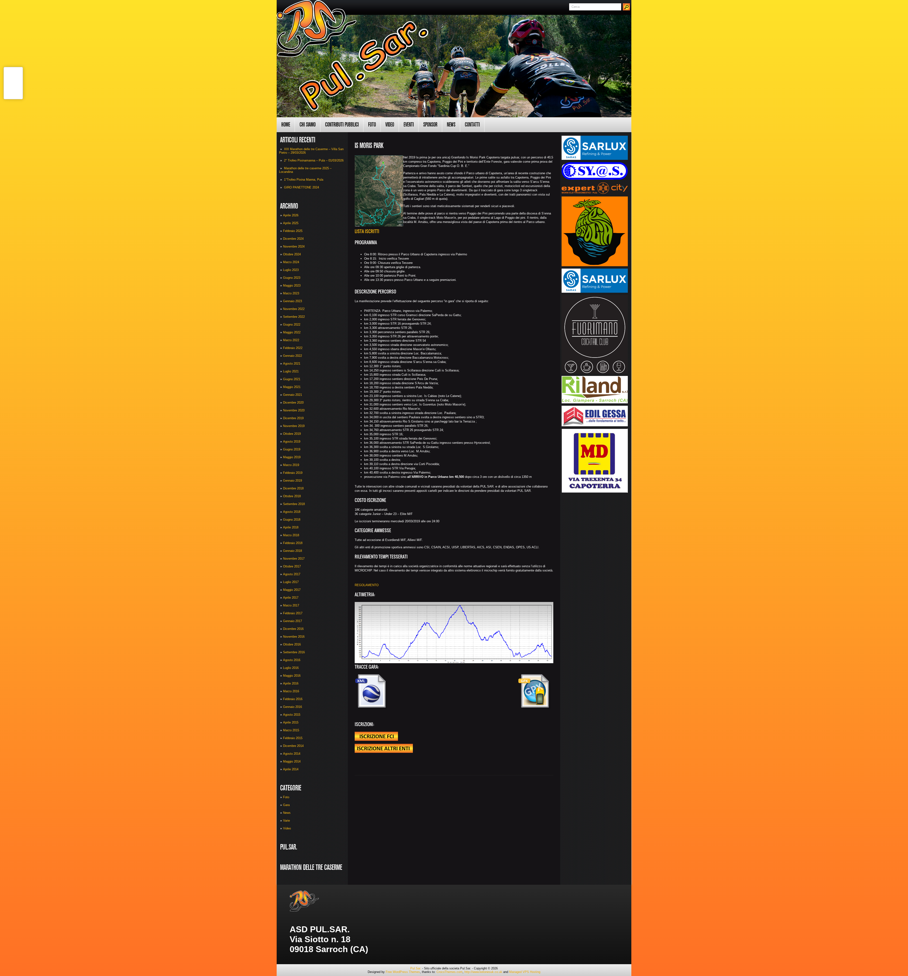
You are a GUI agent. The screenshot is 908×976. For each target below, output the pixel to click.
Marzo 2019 (291, 465)
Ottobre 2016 (292, 644)
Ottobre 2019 (292, 434)
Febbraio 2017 (292, 613)
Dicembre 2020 (293, 402)
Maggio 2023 (292, 285)
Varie (286, 820)
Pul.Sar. (415, 968)
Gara (286, 805)
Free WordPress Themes (403, 972)
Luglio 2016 (291, 668)
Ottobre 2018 (292, 496)
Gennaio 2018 (292, 551)
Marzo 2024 (291, 262)
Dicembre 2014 (293, 746)
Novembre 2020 (294, 410)
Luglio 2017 (291, 582)
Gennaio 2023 (292, 301)
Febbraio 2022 (292, 348)
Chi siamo (308, 124)
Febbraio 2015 (292, 738)
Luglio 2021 (291, 371)
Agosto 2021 (291, 363)
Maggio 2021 (292, 387)
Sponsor (430, 124)
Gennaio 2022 (292, 355)
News (451, 124)
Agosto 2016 (291, 660)
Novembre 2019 (294, 426)
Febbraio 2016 (292, 699)
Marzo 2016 (291, 691)
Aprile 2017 (290, 597)
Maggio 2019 (292, 457)
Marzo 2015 (291, 730)
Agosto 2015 (291, 714)
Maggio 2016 (292, 675)
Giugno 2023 (291, 277)
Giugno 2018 (291, 519)
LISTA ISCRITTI (367, 231)
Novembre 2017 (294, 558)
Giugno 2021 (291, 379)
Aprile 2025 (290, 223)
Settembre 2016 (294, 652)
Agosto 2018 (291, 512)
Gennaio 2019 (292, 480)
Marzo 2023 (291, 293)
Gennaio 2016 (292, 707)
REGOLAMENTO (367, 585)
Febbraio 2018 (292, 543)
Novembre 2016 (294, 636)
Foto (372, 124)
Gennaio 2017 (292, 621)
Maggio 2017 (292, 590)
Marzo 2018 (291, 535)
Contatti (472, 124)
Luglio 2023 (291, 270)
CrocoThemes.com (450, 972)
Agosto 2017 (291, 574)
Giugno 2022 (291, 324)
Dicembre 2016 (293, 629)
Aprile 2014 (290, 769)
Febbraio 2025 (292, 231)
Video (389, 124)
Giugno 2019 (291, 449)
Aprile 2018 (290, 527)
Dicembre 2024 (293, 238)
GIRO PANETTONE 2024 (301, 187)
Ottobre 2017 (292, 566)
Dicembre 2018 (293, 488)
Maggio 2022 (292, 332)
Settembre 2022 (294, 316)
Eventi (409, 124)
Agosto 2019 (291, 441)
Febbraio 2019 (292, 473)
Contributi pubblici (342, 124)
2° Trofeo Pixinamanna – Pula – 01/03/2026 (314, 160)
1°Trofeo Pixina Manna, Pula (303, 179)
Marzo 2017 (291, 605)
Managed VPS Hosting (524, 972)
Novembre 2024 (294, 246)
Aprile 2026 (290, 215)
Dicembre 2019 (293, 418)
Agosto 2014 (291, 753)
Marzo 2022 (291, 340)
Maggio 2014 (292, 761)
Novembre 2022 (294, 309)
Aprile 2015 (290, 722)
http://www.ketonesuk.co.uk (483, 972)
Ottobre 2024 (292, 254)
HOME (285, 124)
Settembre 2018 (294, 504)
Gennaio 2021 (292, 394)
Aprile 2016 (290, 683)
